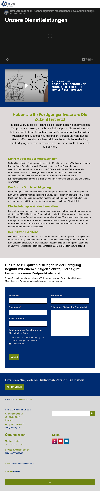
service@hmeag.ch (14, 453)
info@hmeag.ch (12, 428)
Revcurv (16, 471)
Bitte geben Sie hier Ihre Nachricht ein (69, 307)
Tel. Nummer (57, 296)
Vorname (14, 296)
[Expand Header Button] (96, 4)
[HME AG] (8, 4)
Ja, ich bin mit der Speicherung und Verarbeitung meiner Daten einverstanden (28, 340)
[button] (92, 413)
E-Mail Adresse (16, 318)
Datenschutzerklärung (20, 464)
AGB (32, 464)
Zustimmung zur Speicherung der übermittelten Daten (25, 331)
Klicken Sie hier (14, 387)
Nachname (15, 307)
